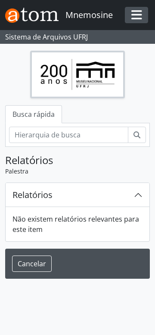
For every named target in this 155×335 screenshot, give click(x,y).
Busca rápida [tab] (33, 114)
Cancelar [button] (32, 263)
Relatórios (32, 195)
